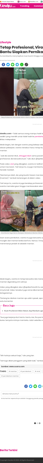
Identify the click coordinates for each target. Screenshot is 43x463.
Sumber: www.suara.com (12, 366)
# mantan (13, 371)
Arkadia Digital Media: (8, 1)
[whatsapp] (21, 64)
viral (12, 164)
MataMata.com (34, 1)
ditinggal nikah (25, 156)
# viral (37, 371)
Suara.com (23, 1)
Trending (24, 6)
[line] (12, 64)
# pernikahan (25, 371)
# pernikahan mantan (10, 376)
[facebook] (3, 64)
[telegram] (17, 64)
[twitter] (8, 64)
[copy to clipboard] (26, 64)
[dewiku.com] (8, 6)
